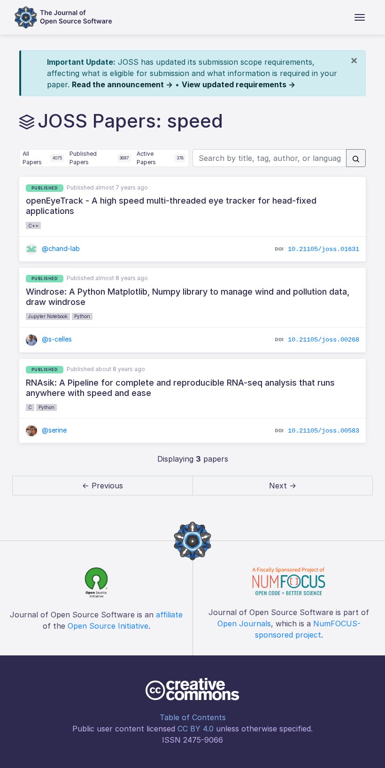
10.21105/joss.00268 (323, 339)
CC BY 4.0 (195, 728)
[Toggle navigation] (359, 17)
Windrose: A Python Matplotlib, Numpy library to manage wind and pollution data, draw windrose (187, 297)
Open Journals (244, 623)
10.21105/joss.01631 (323, 248)
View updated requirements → (238, 84)
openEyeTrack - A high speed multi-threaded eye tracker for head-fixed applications (171, 206)
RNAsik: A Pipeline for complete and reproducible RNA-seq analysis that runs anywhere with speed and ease (180, 388)
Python (82, 316)
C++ (33, 225)
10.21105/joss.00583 (323, 430)
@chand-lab (60, 248)
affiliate (169, 614)
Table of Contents (193, 717)
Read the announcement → (122, 84)
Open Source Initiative (108, 626)
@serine (53, 430)
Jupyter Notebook (48, 316)
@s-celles (56, 339)
